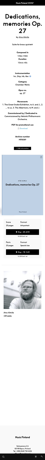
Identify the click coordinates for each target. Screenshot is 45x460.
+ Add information (22, 148)
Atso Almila (24, 37)
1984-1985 (22, 56)
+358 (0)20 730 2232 (24, 451)
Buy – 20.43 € (24, 232)
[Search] (3, 456)
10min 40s (22, 62)
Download (23, 128)
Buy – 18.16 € (24, 252)
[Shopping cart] (36, 456)
